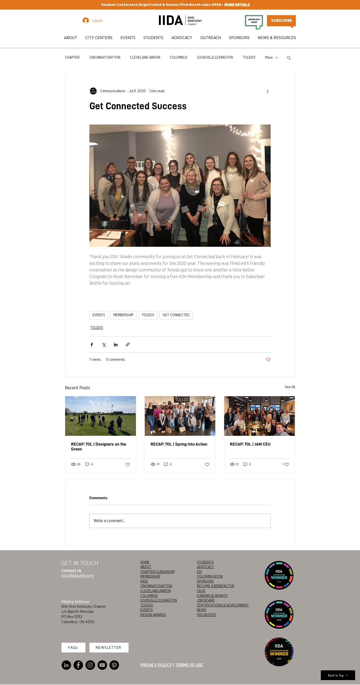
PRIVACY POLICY (156, 665)
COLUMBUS (178, 57)
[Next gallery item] (265, 186)
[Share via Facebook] (91, 344)
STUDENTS (205, 562)
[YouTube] (102, 665)
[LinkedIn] (66, 665)
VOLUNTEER (206, 615)
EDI (199, 572)
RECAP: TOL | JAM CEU (250, 444)
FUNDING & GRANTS (212, 596)
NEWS (201, 610)
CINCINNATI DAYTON (104, 57)
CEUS (201, 591)
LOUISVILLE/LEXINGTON (158, 600)
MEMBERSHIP (123, 315)
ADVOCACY (205, 567)
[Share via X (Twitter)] (103, 344)
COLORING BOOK (210, 576)
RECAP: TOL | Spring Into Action (179, 444)
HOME (144, 562)
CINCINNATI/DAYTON (156, 586)
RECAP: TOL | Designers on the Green (98, 446)
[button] (71, 38)
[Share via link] (127, 344)
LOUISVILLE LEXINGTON (215, 57)
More (269, 57)
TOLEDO (249, 57)
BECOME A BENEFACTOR (215, 586)
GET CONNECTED (176, 315)
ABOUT (146, 567)
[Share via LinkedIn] (115, 344)
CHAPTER (72, 57)
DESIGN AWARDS (153, 615)
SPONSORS (205, 581)
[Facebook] (78, 665)
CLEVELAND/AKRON (155, 591)
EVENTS (99, 315)
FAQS (144, 581)
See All (290, 387)
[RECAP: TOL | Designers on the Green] (100, 416)
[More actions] (268, 91)
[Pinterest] (114, 665)
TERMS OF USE (189, 665)
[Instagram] (90, 665)
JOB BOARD (206, 600)
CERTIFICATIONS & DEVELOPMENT (223, 605)
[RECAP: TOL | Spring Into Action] (180, 416)
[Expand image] (180, 185)
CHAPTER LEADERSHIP (157, 572)
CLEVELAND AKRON (145, 57)
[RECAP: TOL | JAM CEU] (259, 416)
